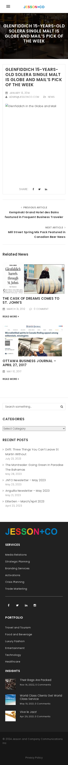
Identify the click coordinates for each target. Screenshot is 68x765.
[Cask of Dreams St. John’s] (34, 278)
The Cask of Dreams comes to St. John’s (31, 300)
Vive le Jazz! (28, 712)
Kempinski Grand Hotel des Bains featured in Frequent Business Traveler (34, 214)
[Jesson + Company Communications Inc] (34, 6)
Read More (10, 316)
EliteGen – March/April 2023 (24, 501)
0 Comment (41, 309)
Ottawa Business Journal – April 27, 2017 (29, 363)
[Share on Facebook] (33, 189)
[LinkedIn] (26, 605)
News (51, 97)
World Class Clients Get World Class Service (41, 697)
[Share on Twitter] (39, 189)
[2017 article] (34, 340)
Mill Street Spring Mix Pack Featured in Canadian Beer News (36, 234)
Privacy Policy (34, 757)
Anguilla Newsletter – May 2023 (27, 491)
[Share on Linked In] (46, 189)
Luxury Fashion (15, 641)
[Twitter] (17, 605)
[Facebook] (8, 605)
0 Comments (43, 684)
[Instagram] (34, 605)
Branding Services (17, 568)
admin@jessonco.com (24, 97)
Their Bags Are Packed (35, 680)
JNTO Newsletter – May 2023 (25, 480)
